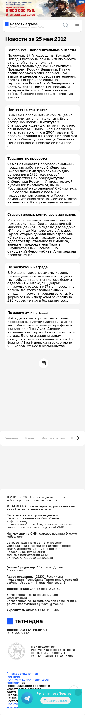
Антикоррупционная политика (22, 675)
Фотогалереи (53, 438)
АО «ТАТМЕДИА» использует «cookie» (28, 681)
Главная (11, 438)
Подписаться (55, 700)
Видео (29, 438)
